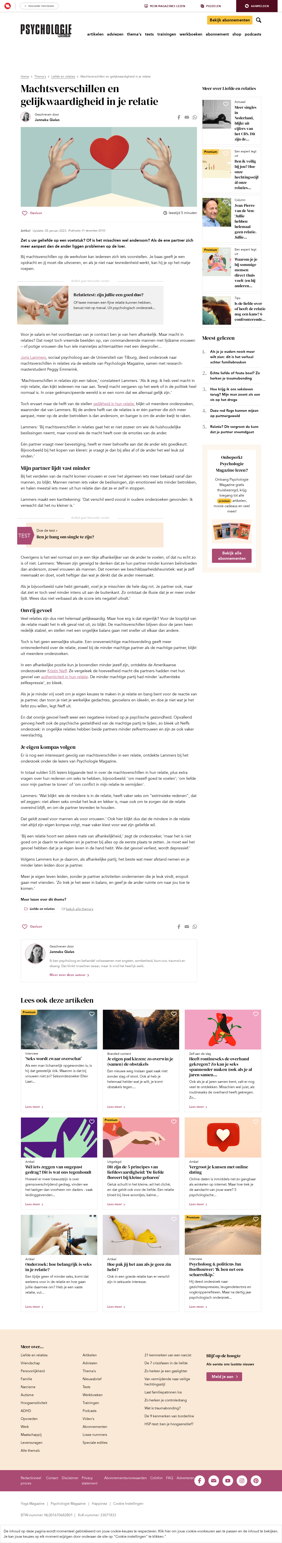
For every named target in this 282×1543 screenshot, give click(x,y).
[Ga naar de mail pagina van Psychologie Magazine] (213, 1480)
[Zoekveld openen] (258, 20)
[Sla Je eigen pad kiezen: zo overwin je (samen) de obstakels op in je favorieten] (174, 1014)
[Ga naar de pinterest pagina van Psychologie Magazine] (256, 1480)
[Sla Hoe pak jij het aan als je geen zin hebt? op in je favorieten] (174, 1219)
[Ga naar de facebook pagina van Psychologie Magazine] (199, 1480)
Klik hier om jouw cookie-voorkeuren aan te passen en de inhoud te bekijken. (218, 1531)
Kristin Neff (57, 670)
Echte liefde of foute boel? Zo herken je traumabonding (235, 375)
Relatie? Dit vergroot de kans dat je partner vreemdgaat (234, 429)
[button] (257, 6)
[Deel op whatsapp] (195, 117)
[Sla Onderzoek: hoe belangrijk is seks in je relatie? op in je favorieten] (92, 1219)
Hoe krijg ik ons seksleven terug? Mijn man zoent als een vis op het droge (235, 394)
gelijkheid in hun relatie (113, 403)
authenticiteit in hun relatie (64, 676)
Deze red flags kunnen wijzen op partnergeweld (234, 413)
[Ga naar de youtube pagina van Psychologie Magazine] (228, 1480)
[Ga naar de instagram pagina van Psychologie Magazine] (242, 1480)
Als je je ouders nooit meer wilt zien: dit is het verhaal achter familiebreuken (232, 356)
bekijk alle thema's (79, 909)
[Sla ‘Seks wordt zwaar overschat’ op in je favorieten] (92, 1014)
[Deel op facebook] (179, 117)
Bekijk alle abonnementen (232, 556)
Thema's (40, 76)
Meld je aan (222, 1376)
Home (25, 76)
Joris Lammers (33, 357)
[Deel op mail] (187, 117)
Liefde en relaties (63, 76)
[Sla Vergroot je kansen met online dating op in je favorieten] (256, 1122)
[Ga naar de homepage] (46, 30)
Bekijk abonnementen (230, 20)
